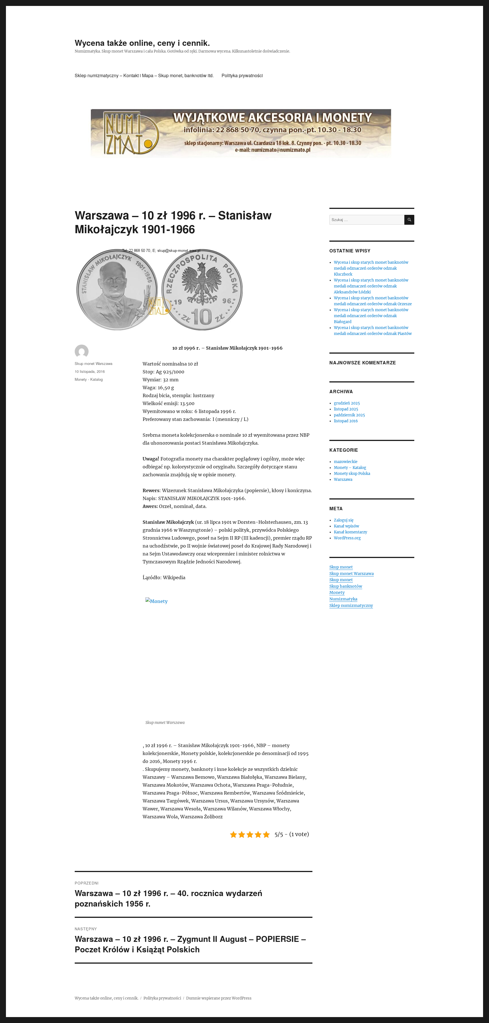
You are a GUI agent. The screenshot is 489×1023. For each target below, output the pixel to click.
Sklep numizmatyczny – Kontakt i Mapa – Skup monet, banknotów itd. (144, 75)
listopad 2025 (346, 409)
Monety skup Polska (352, 473)
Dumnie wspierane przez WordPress (219, 998)
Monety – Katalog (350, 467)
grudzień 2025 (347, 403)
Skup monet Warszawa (93, 363)
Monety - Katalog (89, 379)
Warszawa (343, 479)
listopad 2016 (346, 421)
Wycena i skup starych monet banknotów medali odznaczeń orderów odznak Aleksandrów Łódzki (371, 286)
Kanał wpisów (346, 526)
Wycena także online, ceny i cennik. (142, 42)
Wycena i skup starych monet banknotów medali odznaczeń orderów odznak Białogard (371, 316)
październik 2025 (349, 415)
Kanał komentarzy (350, 532)
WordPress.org (347, 538)
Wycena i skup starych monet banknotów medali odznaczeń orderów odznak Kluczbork (371, 268)
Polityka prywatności (242, 75)
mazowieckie (345, 461)
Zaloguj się (343, 520)
